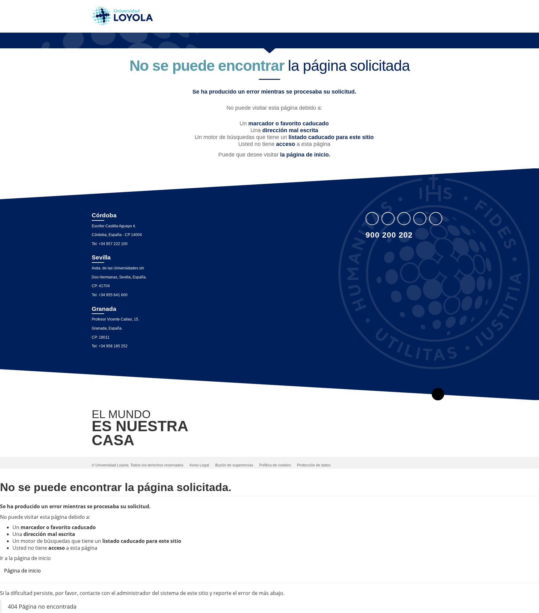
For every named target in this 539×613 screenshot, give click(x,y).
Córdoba (104, 215)
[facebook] (388, 218)
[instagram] (435, 218)
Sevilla (101, 257)
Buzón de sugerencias (234, 465)
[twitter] (372, 218)
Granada (104, 309)
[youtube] (419, 218)
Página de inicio (22, 570)
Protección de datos (314, 465)
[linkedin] (403, 218)
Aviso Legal (199, 465)
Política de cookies (275, 465)
